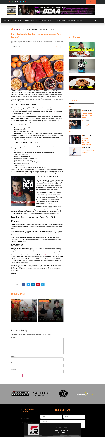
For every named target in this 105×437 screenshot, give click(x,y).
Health (10, 20)
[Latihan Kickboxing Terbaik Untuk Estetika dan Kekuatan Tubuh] (75, 139)
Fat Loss (33, 20)
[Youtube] (26, 2)
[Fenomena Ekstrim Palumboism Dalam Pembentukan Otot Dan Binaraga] (24, 310)
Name (13, 356)
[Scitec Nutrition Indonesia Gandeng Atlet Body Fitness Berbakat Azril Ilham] (50, 310)
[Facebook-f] (20, 2)
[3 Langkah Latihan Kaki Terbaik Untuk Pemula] (75, 113)
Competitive (17, 301)
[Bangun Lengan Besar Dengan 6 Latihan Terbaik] (75, 124)
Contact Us (79, 20)
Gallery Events (65, 20)
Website (13, 369)
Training (26, 20)
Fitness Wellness (18, 20)
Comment (14, 337)
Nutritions (40, 20)
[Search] (95, 20)
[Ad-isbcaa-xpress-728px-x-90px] (56, 14)
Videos (73, 20)
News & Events (48, 20)
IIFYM (54, 111)
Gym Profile (57, 20)
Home (5, 20)
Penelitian (47, 255)
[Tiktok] (15, 2)
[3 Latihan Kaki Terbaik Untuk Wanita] (75, 151)
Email (13, 363)
